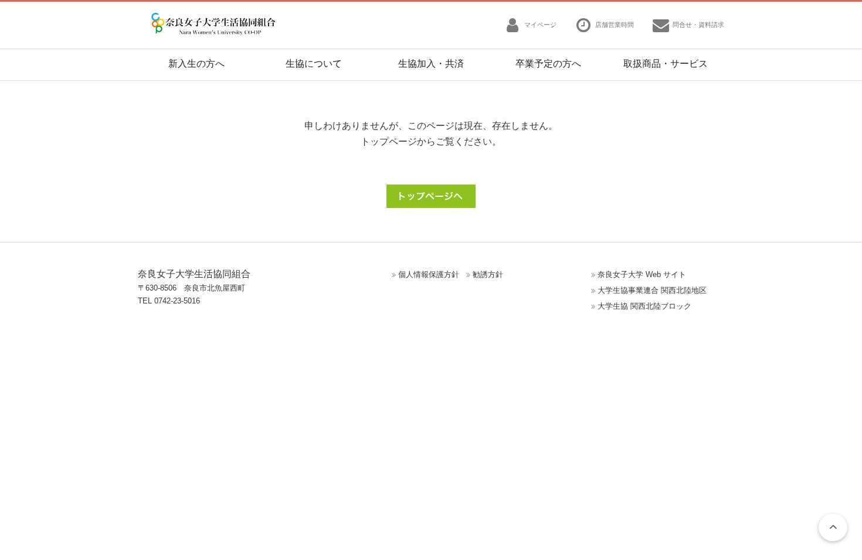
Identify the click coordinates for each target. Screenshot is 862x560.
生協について (314, 64)
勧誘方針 (488, 274)
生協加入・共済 (431, 64)
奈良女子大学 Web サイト (642, 274)
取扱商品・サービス (665, 64)
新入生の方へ (196, 64)
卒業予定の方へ (548, 64)
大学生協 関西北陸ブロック (644, 306)
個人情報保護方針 (428, 274)
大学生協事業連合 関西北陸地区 (652, 290)
